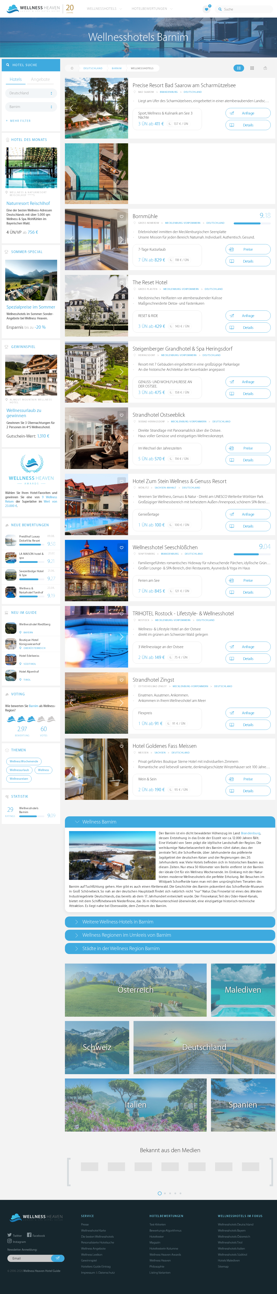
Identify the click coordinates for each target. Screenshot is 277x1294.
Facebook (38, 1236)
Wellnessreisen (19, 779)
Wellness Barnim (99, 822)
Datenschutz (106, 1272)
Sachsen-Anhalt (165, 487)
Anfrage (248, 113)
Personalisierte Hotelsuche (97, 1242)
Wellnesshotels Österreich (234, 1236)
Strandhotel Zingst (153, 680)
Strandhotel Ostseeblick (159, 415)
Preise (248, 249)
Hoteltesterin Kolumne (164, 1248)
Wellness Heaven (160, 1260)
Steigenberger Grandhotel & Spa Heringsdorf (182, 349)
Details (248, 125)
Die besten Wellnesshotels (97, 1236)
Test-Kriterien (158, 1224)
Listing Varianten (160, 1272)
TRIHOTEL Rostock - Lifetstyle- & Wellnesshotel (183, 614)
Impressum (88, 1272)
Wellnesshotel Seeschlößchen (165, 547)
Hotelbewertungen (150, 9)
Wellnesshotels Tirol (230, 1242)
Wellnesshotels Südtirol (232, 1254)
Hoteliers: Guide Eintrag (96, 1266)
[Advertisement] (201, 173)
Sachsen (160, 752)
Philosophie (157, 1266)
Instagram (19, 1242)
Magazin (155, 1242)
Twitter (17, 1236)
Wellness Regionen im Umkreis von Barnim (126, 935)
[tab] (170, 821)
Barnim (15, 107)
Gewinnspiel (89, 1260)
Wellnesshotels (102, 9)
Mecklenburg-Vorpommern (183, 223)
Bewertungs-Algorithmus (165, 1230)
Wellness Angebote (93, 1248)
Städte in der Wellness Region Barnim (121, 948)
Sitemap (223, 1266)
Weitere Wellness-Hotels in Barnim (117, 922)
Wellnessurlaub (19, 770)
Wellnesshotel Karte (93, 1230)
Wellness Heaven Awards (165, 1254)
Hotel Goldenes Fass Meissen (165, 746)
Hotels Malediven (229, 1260)
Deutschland (193, 92)
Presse (85, 1224)
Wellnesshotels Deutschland (235, 1224)
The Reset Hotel (150, 282)
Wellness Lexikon (91, 1254)
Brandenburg (169, 92)
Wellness (43, 770)
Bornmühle (145, 216)
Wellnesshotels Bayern (232, 1230)
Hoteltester (157, 1236)
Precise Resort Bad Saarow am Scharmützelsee (184, 85)
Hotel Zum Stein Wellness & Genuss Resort (180, 481)
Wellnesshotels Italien (231, 1248)
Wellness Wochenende (24, 761)
